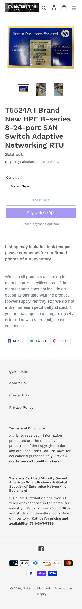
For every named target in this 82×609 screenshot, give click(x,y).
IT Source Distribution (38, 588)
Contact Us (19, 395)
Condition (13, 177)
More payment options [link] (41, 224)
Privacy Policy (21, 407)
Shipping (12, 162)
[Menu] (74, 8)
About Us (17, 383)
